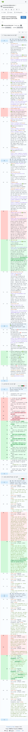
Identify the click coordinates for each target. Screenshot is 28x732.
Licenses (18, 730)
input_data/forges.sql (10, 476)
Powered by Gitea (10, 726)
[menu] (25, 32)
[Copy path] (16, 35)
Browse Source (23, 17)
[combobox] (19, 32)
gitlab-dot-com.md (8, 383)
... (2, 21)
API (23, 730)
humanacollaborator (9, 5)
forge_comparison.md (9, 35)
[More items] (26, 12)
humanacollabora (8, 7)
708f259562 (20, 27)
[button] (6, 10)
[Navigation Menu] (25, 2)
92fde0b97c (8, 27)
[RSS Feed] (2, 10)
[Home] (3, 2)
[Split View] (22, 32)
